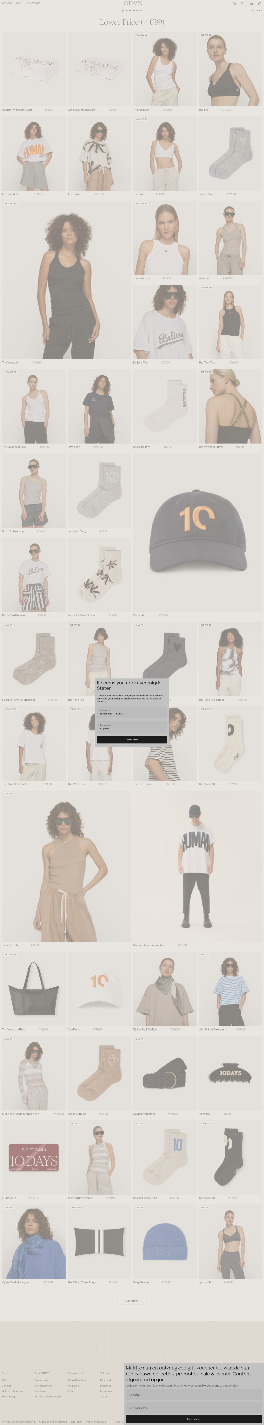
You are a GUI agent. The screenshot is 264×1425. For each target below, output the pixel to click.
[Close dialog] (261, 1365)
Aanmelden (194, 1419)
